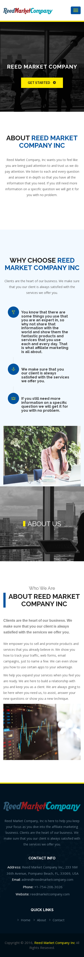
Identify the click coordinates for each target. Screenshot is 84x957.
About (41, 920)
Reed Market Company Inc (54, 942)
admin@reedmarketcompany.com (47, 879)
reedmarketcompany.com (50, 894)
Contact (59, 920)
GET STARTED (39, 83)
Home (25, 920)
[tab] (45, 332)
